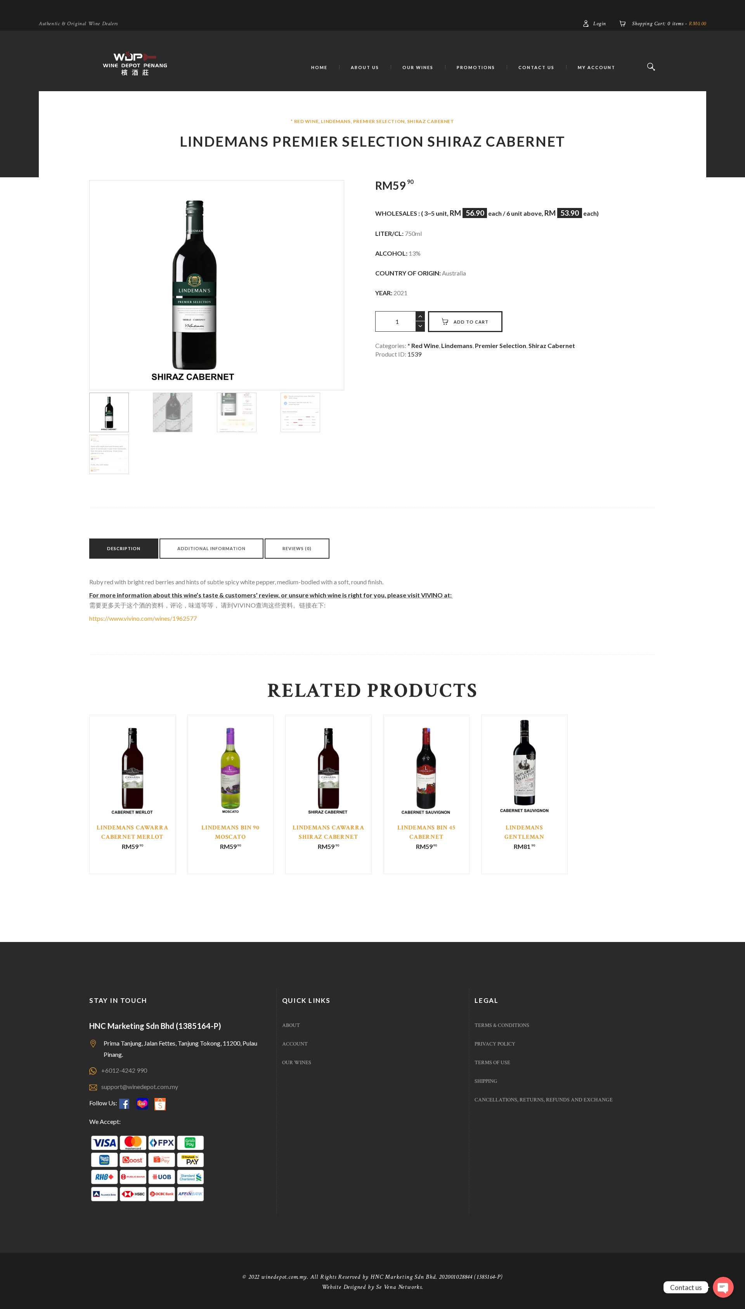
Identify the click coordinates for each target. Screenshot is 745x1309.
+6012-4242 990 (124, 1070)
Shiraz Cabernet (430, 121)
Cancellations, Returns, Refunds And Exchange (544, 1099)
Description (123, 548)
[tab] (123, 548)
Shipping (486, 1081)
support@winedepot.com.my (139, 1086)
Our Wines (296, 1062)
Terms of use (492, 1062)
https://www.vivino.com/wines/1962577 (143, 618)
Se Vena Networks (399, 1287)
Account (295, 1044)
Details (132, 779)
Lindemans (335, 121)
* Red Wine (305, 121)
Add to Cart (133, 784)
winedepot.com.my (284, 1277)
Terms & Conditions (502, 1025)
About (291, 1025)
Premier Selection (379, 121)
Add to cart (471, 321)
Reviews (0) (297, 548)
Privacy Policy (495, 1044)
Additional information (211, 548)
